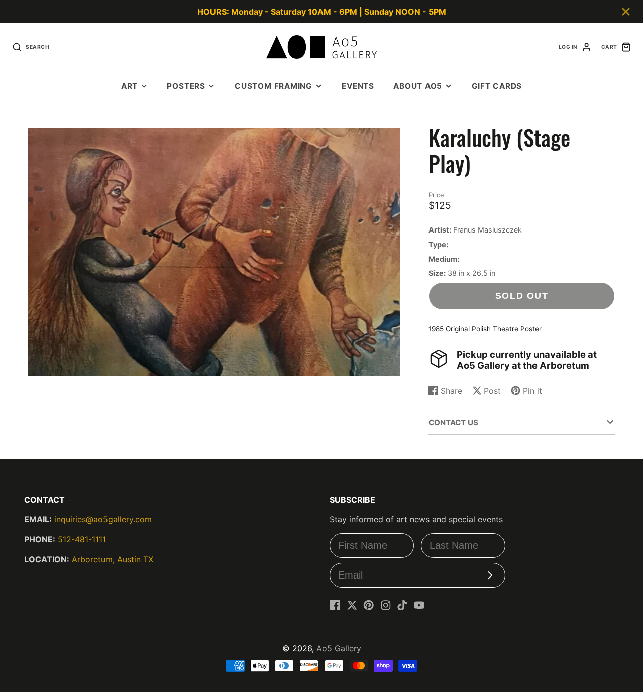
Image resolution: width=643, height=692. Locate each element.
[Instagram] (385, 605)
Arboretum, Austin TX (112, 559)
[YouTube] (419, 605)
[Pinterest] (368, 605)
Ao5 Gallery (338, 648)
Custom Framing (273, 86)
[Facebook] (335, 605)
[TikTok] (402, 605)
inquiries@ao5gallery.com (103, 519)
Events (358, 86)
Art (129, 86)
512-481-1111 (82, 539)
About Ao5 (417, 86)
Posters (186, 86)
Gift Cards (497, 86)
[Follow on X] (352, 605)
